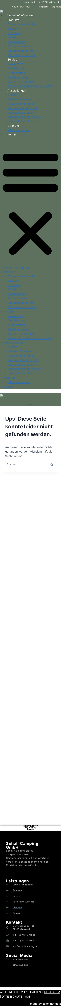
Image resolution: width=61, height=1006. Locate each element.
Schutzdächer (17, 42)
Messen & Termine (20, 99)
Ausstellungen (16, 90)
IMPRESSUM (52, 992)
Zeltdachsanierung (20, 50)
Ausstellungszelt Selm (22, 112)
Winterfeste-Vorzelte (21, 24)
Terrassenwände (19, 46)
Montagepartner (18, 77)
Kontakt (12, 134)
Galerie (13, 95)
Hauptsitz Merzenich (21, 103)
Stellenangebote (19, 130)
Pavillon (13, 28)
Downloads (15, 64)
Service (12, 59)
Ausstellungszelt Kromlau (24, 121)
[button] (30, 203)
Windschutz (16, 37)
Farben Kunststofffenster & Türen (30, 86)
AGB (28, 996)
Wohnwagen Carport (21, 55)
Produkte (13, 20)
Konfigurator (30, 825)
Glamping (14, 33)
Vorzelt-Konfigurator (20, 15)
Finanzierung (16, 72)
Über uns (13, 125)
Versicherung (16, 68)
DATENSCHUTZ (12, 996)
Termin (30, 829)
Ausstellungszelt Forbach (24, 117)
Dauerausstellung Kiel (22, 108)
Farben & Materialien (21, 81)
